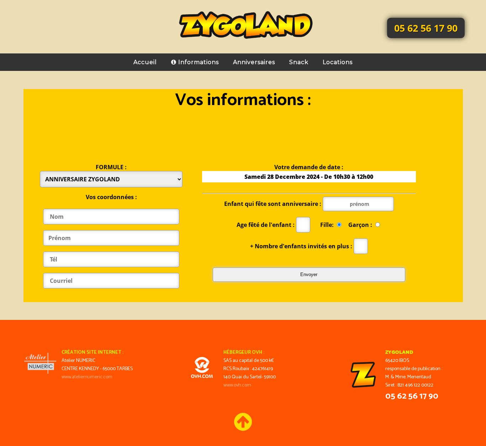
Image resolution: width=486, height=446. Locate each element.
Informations (197, 62)
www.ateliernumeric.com (87, 377)
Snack (298, 62)
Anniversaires (254, 62)
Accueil (145, 62)
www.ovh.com (237, 385)
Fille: (327, 225)
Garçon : (361, 225)
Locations (338, 62)
